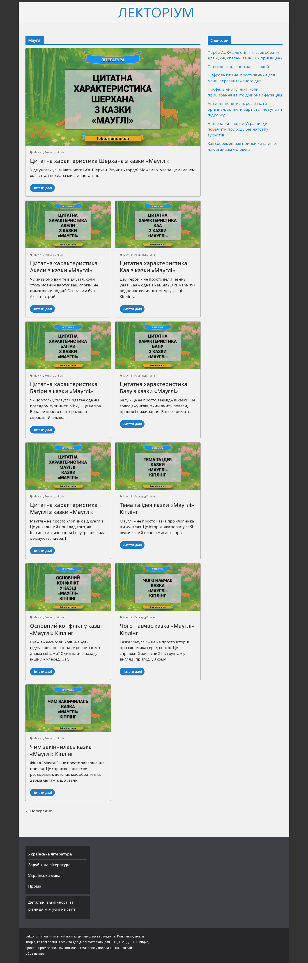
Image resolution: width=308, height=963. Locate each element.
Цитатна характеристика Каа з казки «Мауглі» (153, 266)
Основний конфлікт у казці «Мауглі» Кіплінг (66, 629)
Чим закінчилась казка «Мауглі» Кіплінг (61, 750)
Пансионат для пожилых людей (238, 66)
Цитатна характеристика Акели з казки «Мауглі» (64, 266)
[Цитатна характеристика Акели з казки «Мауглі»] (68, 224)
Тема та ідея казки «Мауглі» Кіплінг (157, 508)
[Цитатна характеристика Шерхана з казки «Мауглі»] (112, 97)
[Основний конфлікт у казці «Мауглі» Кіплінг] (68, 587)
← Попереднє (38, 810)
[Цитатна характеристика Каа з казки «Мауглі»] (157, 224)
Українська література (50, 854)
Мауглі (38, 152)
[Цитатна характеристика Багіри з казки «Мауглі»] (68, 345)
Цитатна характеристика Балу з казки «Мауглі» (153, 387)
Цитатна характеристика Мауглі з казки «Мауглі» (64, 508)
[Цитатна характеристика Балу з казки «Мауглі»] (157, 345)
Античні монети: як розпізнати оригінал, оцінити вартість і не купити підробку (245, 109)
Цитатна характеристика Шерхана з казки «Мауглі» (100, 160)
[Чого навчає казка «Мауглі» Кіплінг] (157, 587)
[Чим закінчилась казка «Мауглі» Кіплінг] (68, 708)
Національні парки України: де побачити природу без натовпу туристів (238, 129)
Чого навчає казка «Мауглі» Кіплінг (157, 629)
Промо (34, 886)
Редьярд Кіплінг (55, 152)
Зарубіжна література (49, 864)
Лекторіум (156, 12)
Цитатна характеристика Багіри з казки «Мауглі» (64, 387)
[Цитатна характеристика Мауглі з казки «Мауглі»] (68, 466)
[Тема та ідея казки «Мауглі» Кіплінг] (157, 466)
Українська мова (44, 875)
